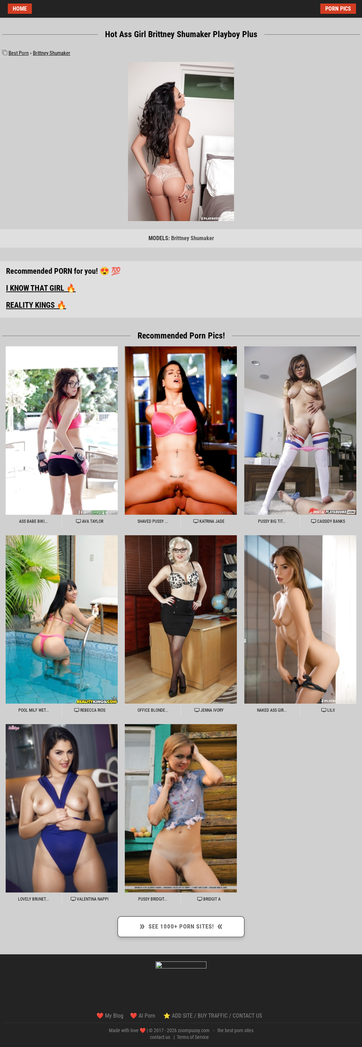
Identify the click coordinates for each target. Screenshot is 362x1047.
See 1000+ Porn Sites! (181, 925)
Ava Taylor (92, 521)
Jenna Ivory (211, 710)
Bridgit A (211, 899)
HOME (20, 8)
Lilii (330, 710)
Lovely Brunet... (33, 899)
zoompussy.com (194, 1030)
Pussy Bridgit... (152, 899)
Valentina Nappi (92, 899)
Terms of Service (193, 1037)
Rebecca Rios (92, 710)
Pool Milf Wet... (33, 710)
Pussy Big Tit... (272, 521)
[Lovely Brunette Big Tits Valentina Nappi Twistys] (62, 808)
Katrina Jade (211, 521)
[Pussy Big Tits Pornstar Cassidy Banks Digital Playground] (300, 430)
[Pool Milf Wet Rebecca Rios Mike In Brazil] (62, 619)
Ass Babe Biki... (33, 521)
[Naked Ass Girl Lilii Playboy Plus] (300, 619)
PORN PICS (338, 8)
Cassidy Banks (330, 521)
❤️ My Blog (110, 1015)
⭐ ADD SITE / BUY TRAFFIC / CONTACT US (212, 1015)
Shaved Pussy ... (153, 521)
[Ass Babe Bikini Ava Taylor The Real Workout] (62, 430)
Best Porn (18, 53)
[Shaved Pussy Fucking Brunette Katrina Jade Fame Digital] (181, 430)
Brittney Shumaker (51, 53)
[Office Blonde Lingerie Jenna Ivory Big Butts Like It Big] (181, 619)
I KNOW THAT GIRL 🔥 (41, 288)
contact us (160, 1037)
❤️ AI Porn (143, 1015)
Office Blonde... (153, 710)
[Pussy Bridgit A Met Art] (181, 808)
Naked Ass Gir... (272, 710)
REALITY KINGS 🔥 (36, 305)
